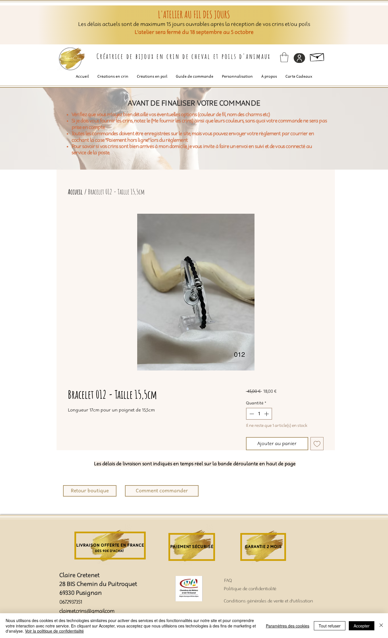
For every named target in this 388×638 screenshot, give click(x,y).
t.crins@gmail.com (94, 611)
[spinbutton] (259, 413)
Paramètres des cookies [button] (287, 626)
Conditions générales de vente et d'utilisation (268, 601)
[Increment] (267, 413)
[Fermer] (381, 625)
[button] (284, 57)
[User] (299, 58)
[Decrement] (251, 413)
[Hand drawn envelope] (317, 56)
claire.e (66, 611)
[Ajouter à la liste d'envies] (317, 443)
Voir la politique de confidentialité (54, 631)
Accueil (75, 191)
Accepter (362, 626)
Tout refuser (330, 626)
